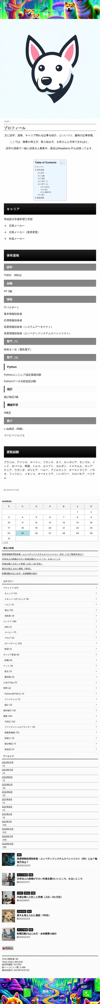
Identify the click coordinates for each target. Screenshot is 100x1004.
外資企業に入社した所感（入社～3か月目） (22, 564)
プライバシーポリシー (58, 985)
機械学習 (48, 192)
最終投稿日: (8, 970)
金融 (43, 176)
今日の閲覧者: (9, 959)
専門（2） (45, 184)
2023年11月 (7, 769)
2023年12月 (8, 762)
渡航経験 (40, 198)
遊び (43, 195)
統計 (46, 189)
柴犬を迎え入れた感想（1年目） (17, 568)
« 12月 (5, 542)
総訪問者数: (8, 964)
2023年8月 (7, 777)
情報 (43, 178)
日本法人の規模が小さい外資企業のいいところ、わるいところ (31, 559)
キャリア (40, 167)
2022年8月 (7, 792)
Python (46, 187)
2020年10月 (8, 843)
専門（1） (45, 181)
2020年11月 (7, 836)
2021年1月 (7, 821)
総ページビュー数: (11, 967)
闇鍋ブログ (50, 14)
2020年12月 (8, 829)
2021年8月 (7, 806)
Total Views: (8, 962)
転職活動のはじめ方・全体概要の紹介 (19, 573)
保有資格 (40, 170)
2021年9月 (7, 799)
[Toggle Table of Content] (61, 163)
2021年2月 (7, 814)
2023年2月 (7, 784)
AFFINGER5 (63, 1000)
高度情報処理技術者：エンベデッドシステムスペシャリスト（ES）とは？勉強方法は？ (43, 554)
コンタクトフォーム (41, 985)
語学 (42, 173)
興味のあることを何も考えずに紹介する (50, 996)
